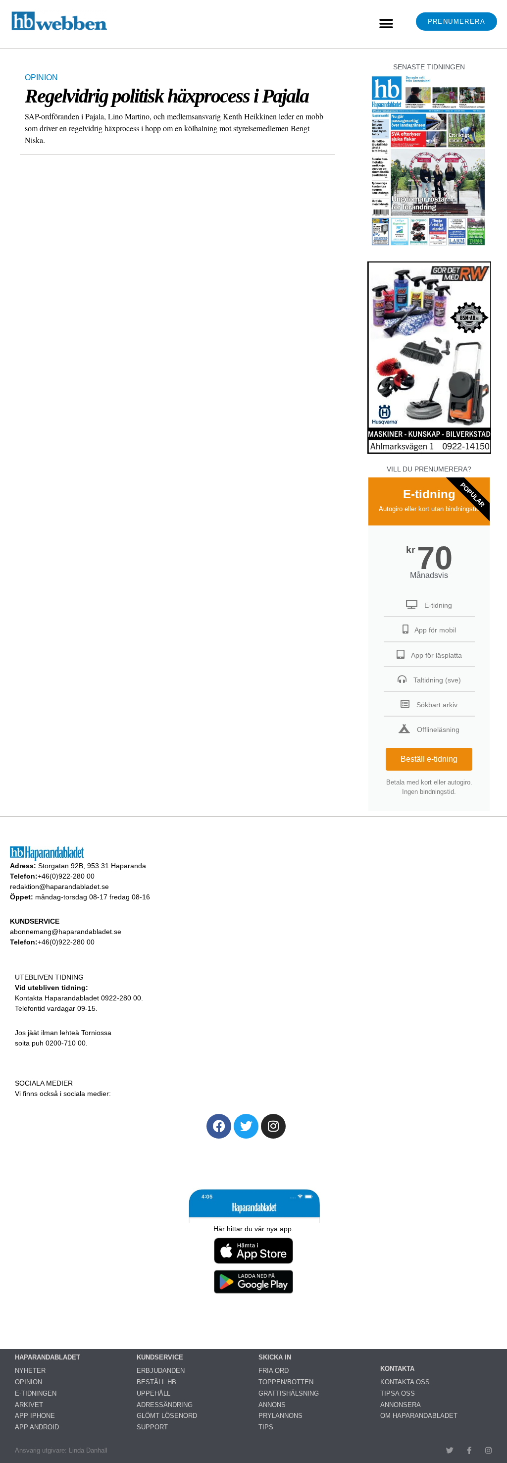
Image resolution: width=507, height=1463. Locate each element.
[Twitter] (246, 1126)
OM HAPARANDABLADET (418, 1415)
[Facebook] (218, 1126)
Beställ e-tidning (429, 759)
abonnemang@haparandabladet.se (65, 932)
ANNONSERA (400, 1405)
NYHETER (30, 1370)
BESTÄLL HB (156, 1382)
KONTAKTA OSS (405, 1382)
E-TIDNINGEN (35, 1393)
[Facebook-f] (469, 1450)
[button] (386, 24)
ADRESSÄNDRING (165, 1405)
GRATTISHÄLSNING (288, 1393)
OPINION (41, 77)
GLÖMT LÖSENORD (167, 1415)
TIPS (265, 1427)
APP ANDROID (37, 1427)
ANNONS (272, 1405)
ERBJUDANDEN (161, 1370)
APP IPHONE (35, 1415)
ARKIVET (29, 1405)
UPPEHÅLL (153, 1393)
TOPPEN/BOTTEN (285, 1382)
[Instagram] (273, 1126)
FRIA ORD (273, 1370)
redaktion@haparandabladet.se (59, 886)
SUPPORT (152, 1427)
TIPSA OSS (397, 1393)
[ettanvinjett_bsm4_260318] (429, 453)
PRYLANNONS (280, 1415)
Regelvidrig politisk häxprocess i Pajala (166, 96)
